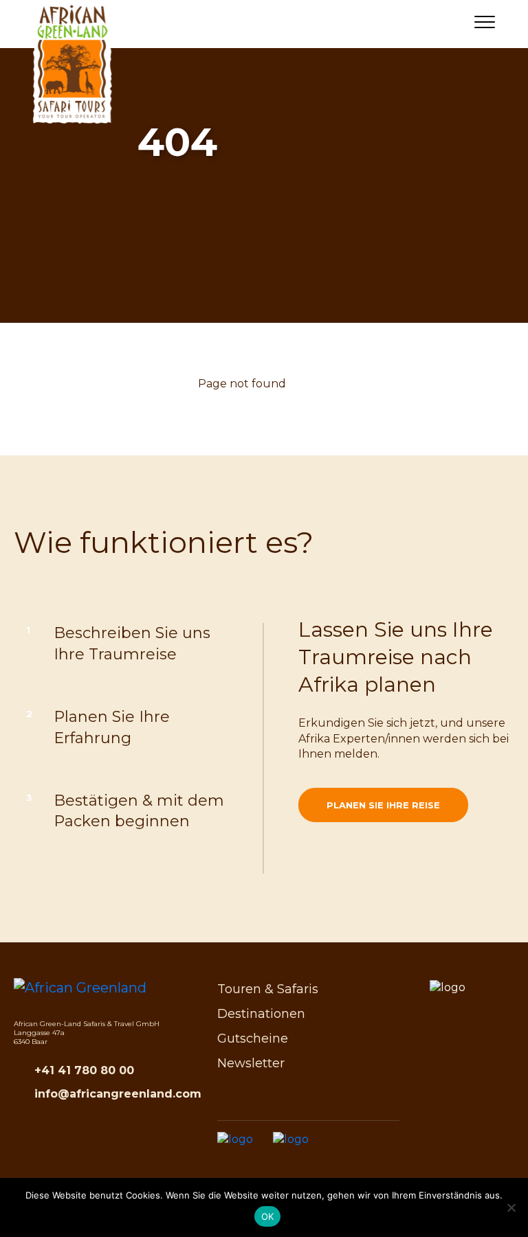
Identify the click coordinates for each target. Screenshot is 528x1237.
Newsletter (251, 1063)
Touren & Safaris (267, 989)
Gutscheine (252, 1038)
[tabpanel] (264, 185)
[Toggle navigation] (484, 25)
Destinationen (261, 1013)
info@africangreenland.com (117, 1093)
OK (267, 1216)
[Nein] (511, 1207)
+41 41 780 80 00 (84, 1070)
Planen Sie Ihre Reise (383, 804)
